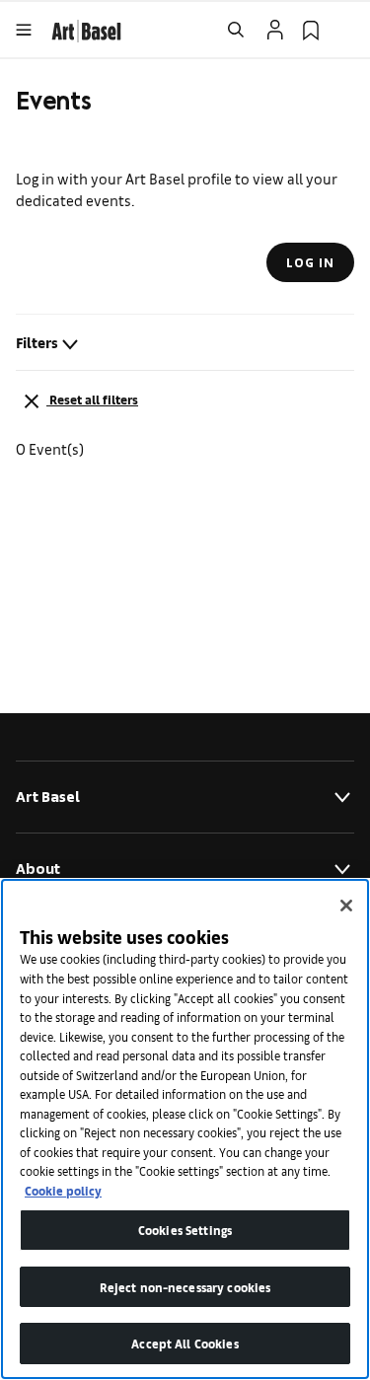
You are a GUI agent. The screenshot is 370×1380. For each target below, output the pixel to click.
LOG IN (310, 262)
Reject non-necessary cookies (185, 1286)
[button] (185, 350)
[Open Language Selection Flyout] (346, 29)
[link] (86, 28)
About (38, 868)
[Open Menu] (23, 29)
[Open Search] (236, 29)
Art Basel (48, 796)
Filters (37, 341)
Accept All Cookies (184, 1343)
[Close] (346, 905)
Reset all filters (93, 399)
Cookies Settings (185, 1229)
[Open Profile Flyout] (275, 29)
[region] (185, 1129)
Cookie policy (63, 1190)
